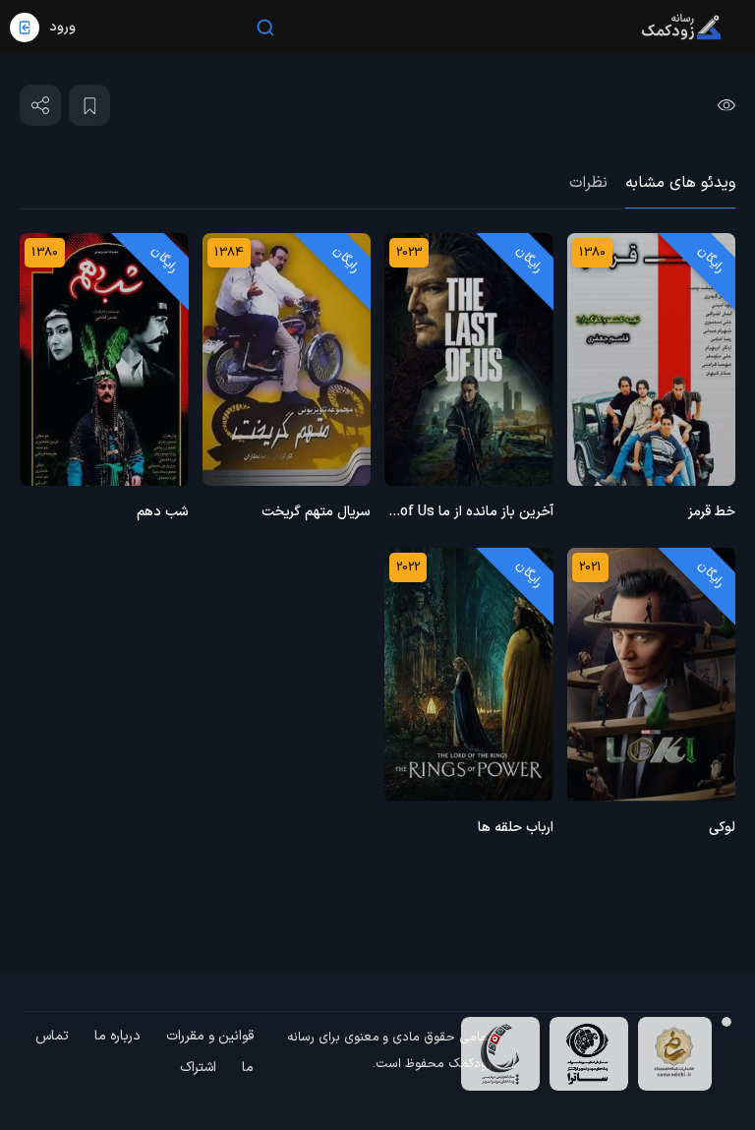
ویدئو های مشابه (680, 183)
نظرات (588, 183)
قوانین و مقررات (210, 1036)
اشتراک (198, 1067)
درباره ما (117, 1036)
